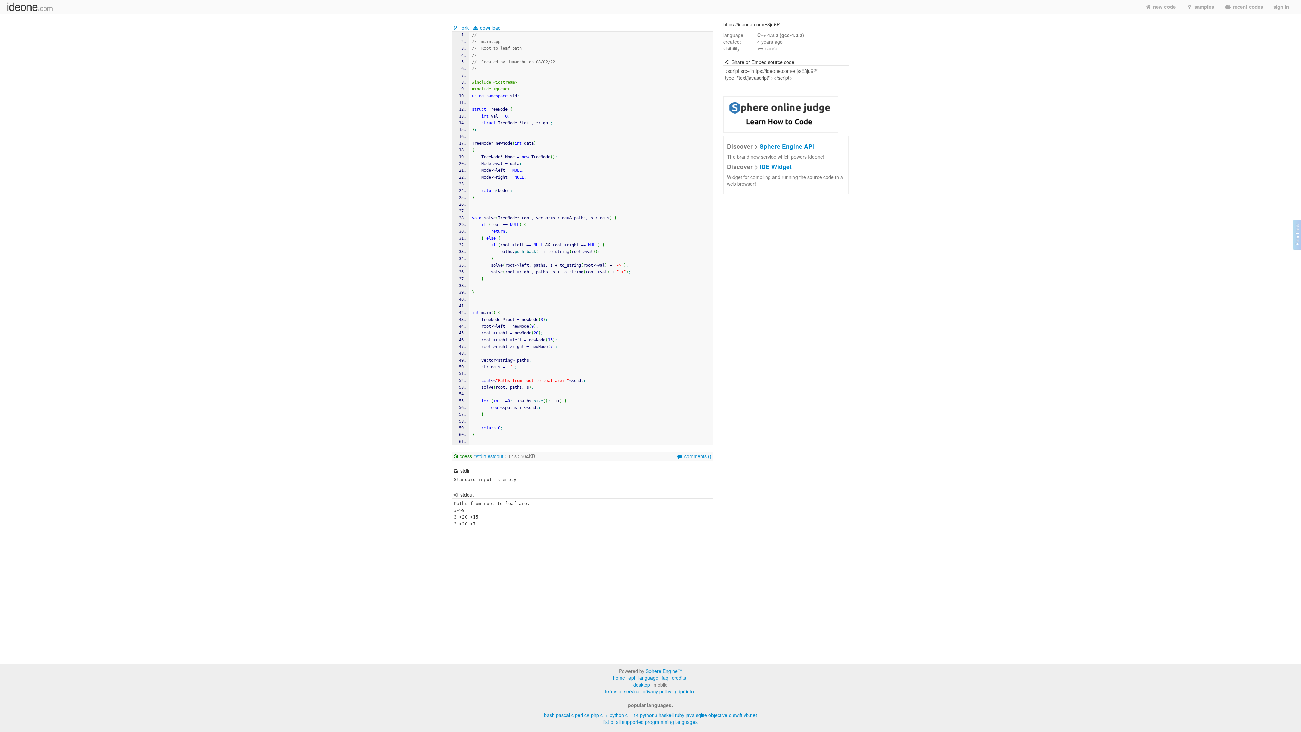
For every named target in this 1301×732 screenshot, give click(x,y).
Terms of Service (622, 691)
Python (617, 715)
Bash (549, 715)
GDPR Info (684, 691)
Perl (579, 715)
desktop (641, 684)
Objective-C (719, 715)
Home (619, 677)
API (631, 677)
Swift (737, 715)
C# (587, 715)
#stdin (479, 456)
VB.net (750, 715)
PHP (595, 715)
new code (1164, 7)
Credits (679, 677)
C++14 (632, 715)
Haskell (666, 715)
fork (464, 27)
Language (648, 677)
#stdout (495, 456)
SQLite (701, 715)
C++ (604, 715)
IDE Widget (776, 166)
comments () (697, 456)
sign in (1281, 7)
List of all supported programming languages (650, 721)
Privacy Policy (657, 691)
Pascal (563, 715)
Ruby (679, 715)
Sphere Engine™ (664, 671)
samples (1203, 7)
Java (690, 715)
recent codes (1247, 7)
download (490, 27)
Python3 (648, 715)
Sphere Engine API (787, 146)
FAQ (665, 677)
